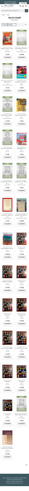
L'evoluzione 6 (21, 315)
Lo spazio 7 (7, 315)
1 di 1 (26, 25)
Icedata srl (13, 483)
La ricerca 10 (21, 248)
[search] (26, 10)
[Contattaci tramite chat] (20, 6)
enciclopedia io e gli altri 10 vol (9, 248)
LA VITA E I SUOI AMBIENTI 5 (7, 348)
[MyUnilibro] (23, 6)
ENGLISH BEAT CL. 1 (21, 148)
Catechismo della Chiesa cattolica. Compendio (13, 215)
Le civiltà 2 (21, 381)
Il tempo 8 (21, 281)
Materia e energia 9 (7, 281)
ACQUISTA (8, 57)
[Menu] (2, 6)
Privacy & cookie (19, 483)
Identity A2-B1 (7, 82)
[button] (26, 6)
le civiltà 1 (7, 414)
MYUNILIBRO (23, 3)
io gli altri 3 (7, 381)
